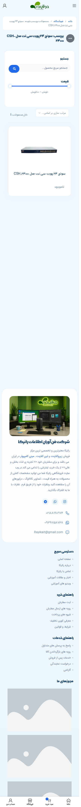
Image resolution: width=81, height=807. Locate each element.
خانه (70, 21)
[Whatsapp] (55, 502)
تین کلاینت (42, 456)
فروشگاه (58, 21)
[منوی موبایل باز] (74, 5)
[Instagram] (64, 502)
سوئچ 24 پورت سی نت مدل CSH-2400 (39, 174)
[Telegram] (45, 502)
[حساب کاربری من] (4, 5)
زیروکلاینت (56, 456)
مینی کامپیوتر (27, 456)
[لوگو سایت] (39, 5)
